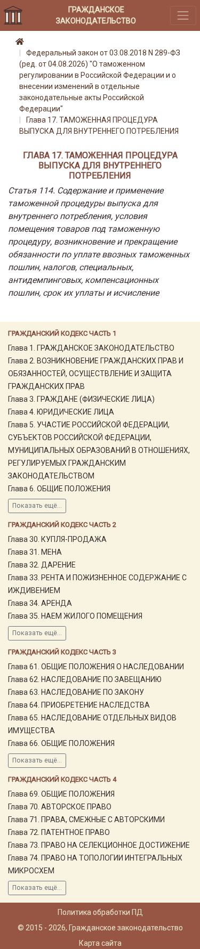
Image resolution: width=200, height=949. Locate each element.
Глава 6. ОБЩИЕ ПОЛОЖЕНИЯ (59, 488)
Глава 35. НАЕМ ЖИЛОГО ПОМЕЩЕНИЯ (75, 616)
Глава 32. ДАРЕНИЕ (42, 565)
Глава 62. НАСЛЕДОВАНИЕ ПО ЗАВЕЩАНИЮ (85, 679)
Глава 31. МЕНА (35, 552)
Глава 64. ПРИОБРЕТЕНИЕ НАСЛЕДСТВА (79, 705)
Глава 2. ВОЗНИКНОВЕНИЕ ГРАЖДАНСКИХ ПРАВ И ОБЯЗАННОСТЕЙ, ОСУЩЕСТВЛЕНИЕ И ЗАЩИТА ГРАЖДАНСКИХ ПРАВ (95, 373)
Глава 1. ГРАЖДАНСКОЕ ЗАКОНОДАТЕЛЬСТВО (91, 348)
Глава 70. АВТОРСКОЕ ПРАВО (59, 806)
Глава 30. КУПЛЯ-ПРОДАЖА (57, 539)
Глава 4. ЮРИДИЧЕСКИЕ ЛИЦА (61, 412)
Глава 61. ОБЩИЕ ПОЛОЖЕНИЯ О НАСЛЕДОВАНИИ (96, 666)
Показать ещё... (37, 505)
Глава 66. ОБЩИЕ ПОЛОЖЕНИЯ (61, 743)
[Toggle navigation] (183, 15)
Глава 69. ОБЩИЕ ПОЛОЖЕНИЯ (61, 794)
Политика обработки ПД (100, 912)
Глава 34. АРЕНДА (40, 603)
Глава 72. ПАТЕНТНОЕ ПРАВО (59, 832)
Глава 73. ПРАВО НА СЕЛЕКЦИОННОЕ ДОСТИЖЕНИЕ (99, 845)
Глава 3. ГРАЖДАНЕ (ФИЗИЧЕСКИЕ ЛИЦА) (81, 399)
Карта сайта (100, 943)
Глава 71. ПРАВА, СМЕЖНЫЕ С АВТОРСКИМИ (86, 819)
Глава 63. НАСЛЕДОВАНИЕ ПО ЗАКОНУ (76, 692)
